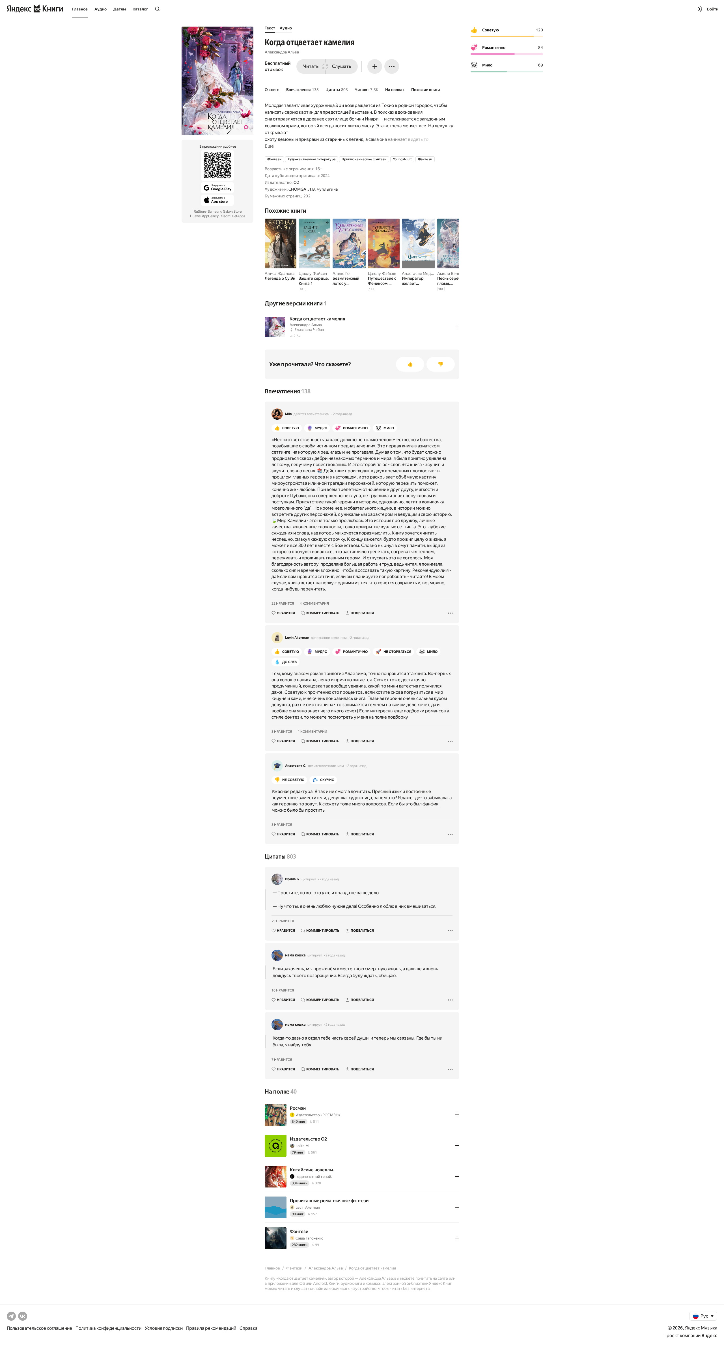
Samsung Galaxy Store (225, 212)
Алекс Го (341, 273)
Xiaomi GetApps (233, 216)
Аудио (100, 9)
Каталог (140, 9)
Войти (712, 9)
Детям (119, 9)
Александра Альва (282, 52)
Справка (248, 1328)
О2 (296, 182)
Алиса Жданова (280, 273)
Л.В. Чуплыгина (323, 189)
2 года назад (342, 414)
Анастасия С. (295, 766)
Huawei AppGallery (204, 216)
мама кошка (295, 955)
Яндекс (709, 1335)
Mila (288, 414)
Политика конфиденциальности (108, 1328)
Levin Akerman (297, 638)
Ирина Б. (292, 879)
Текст (270, 28)
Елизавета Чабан (309, 329)
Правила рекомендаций (211, 1328)
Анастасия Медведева (423, 273)
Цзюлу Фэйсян (313, 273)
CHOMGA (297, 189)
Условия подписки (164, 1328)
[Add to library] (457, 327)
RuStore (200, 212)
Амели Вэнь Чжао (454, 273)
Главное (80, 9)
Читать (310, 66)
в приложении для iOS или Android (296, 1283)
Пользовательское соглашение (39, 1328)
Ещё (269, 146)
